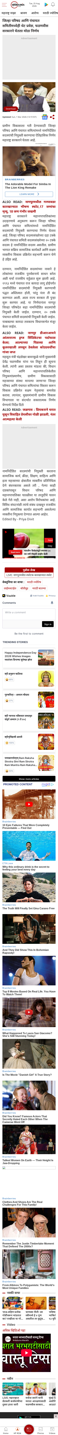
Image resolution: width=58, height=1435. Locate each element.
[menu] (5, 5)
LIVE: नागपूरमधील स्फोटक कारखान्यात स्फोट (29, 575)
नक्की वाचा (13, 1293)
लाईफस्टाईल (10, 588)
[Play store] (46, 4)
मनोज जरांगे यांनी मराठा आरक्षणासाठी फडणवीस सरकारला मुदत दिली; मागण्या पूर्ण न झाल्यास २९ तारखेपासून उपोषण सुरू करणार (36, 1401)
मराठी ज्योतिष (34, 582)
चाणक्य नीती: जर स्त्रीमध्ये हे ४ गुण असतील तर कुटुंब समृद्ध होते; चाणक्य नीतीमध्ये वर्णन (35, 1315)
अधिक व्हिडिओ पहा (13, 1330)
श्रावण (23, 13)
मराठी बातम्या (39, 588)
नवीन (10, 1379)
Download (11, 108)
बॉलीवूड (24, 588)
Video (11, 1324)
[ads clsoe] (56, 1416)
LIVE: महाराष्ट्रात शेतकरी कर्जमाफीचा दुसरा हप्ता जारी (12, 1401)
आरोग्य (35, 13)
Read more (15, 552)
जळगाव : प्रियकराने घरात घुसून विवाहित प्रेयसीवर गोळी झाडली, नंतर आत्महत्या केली (29, 414)
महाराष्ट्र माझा (9, 13)
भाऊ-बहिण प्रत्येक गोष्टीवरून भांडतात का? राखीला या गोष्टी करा (12, 1315)
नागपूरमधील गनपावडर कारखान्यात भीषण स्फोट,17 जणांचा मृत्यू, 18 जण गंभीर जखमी (29, 207)
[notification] (53, 4)
